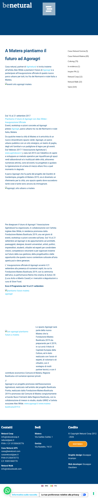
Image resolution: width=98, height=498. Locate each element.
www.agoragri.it (31, 403)
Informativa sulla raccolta (24, 494)
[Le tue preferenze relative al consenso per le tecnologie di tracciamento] (93, 493)
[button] (7, 490)
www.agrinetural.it (13, 153)
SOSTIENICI (78, 444)
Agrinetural (31, 66)
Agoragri (47, 70)
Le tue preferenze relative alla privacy (60, 494)
